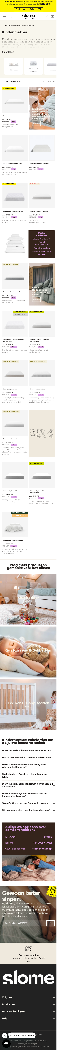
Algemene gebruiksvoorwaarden (22, 1046)
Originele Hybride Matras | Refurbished (38, 337)
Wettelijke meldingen (27, 1044)
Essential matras (9, 114)
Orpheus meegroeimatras (38, 161)
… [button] (2, 26)
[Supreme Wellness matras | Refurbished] (14, 321)
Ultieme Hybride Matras (12, 485)
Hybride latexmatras (36, 385)
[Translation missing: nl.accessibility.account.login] (44, 16)
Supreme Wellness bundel (13, 533)
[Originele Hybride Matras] (40, 194)
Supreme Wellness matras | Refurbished (13, 337)
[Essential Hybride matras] (14, 145)
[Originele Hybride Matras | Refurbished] (40, 321)
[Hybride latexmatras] (40, 369)
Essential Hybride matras (12, 161)
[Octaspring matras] (14, 369)
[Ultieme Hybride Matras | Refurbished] (40, 469)
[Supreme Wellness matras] (14, 194)
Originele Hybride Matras (38, 210)
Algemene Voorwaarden (34, 1041)
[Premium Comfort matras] (14, 274)
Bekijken (35, 122)
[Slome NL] (27, 16)
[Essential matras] (14, 99)
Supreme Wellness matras (13, 210)
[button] (4, 16)
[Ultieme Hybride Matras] (14, 469)
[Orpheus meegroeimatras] (40, 145)
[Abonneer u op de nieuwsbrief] (48, 926)
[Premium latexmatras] (14, 418)
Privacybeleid (14, 1041)
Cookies (44, 1046)
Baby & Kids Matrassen (13, 25)
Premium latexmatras (11, 434)
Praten (46, 840)
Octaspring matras (10, 385)
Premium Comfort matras (12, 289)
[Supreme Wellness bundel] (14, 517)
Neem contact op (40, 852)
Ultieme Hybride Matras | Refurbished (38, 485)
